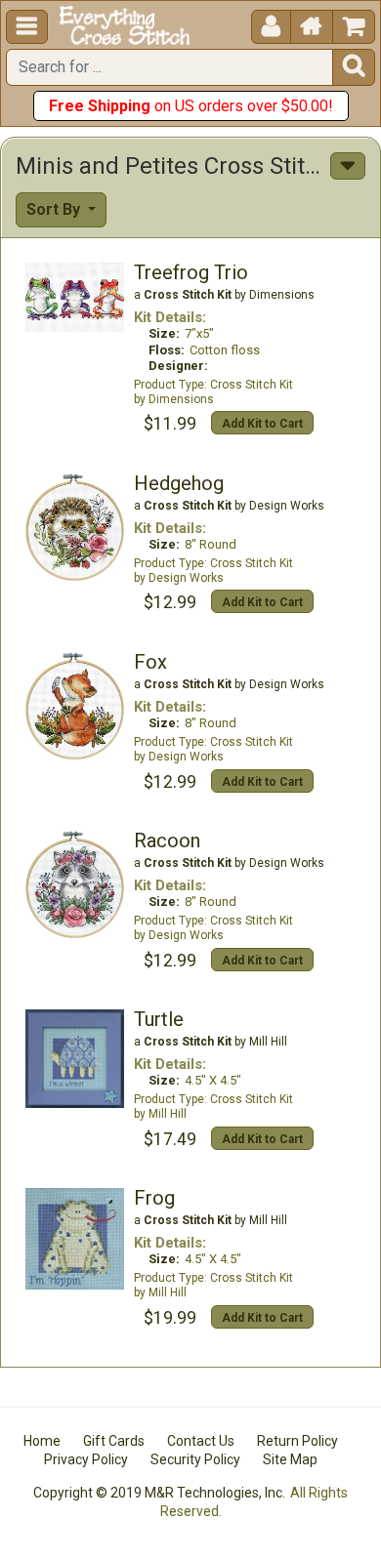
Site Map (290, 1459)
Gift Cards (114, 1441)
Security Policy (195, 1459)
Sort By (55, 209)
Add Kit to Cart (262, 424)
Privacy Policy (86, 1459)
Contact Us (200, 1441)
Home (42, 1441)
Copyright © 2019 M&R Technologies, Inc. (159, 1492)
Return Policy (297, 1441)
